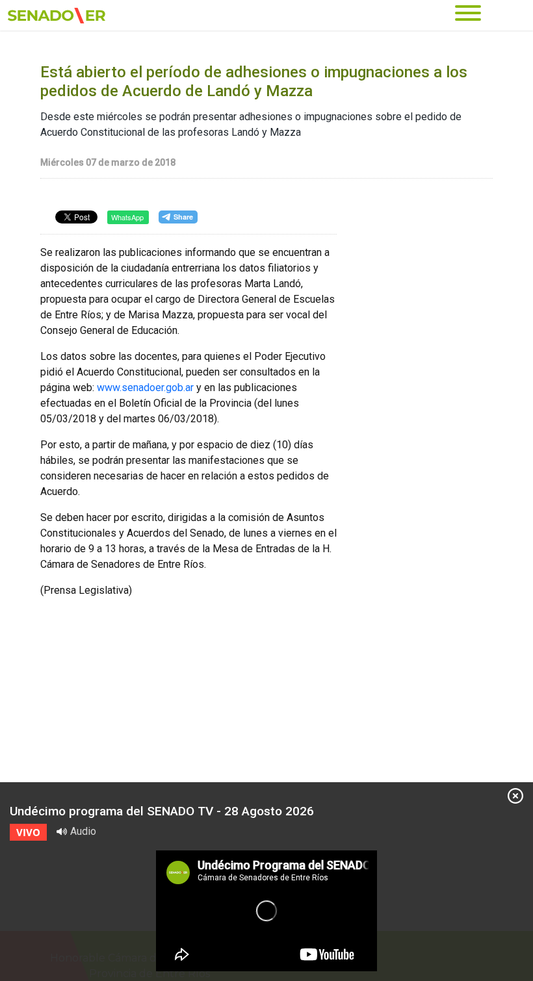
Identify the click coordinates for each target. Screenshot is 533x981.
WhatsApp (127, 217)
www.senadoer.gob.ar (145, 387)
